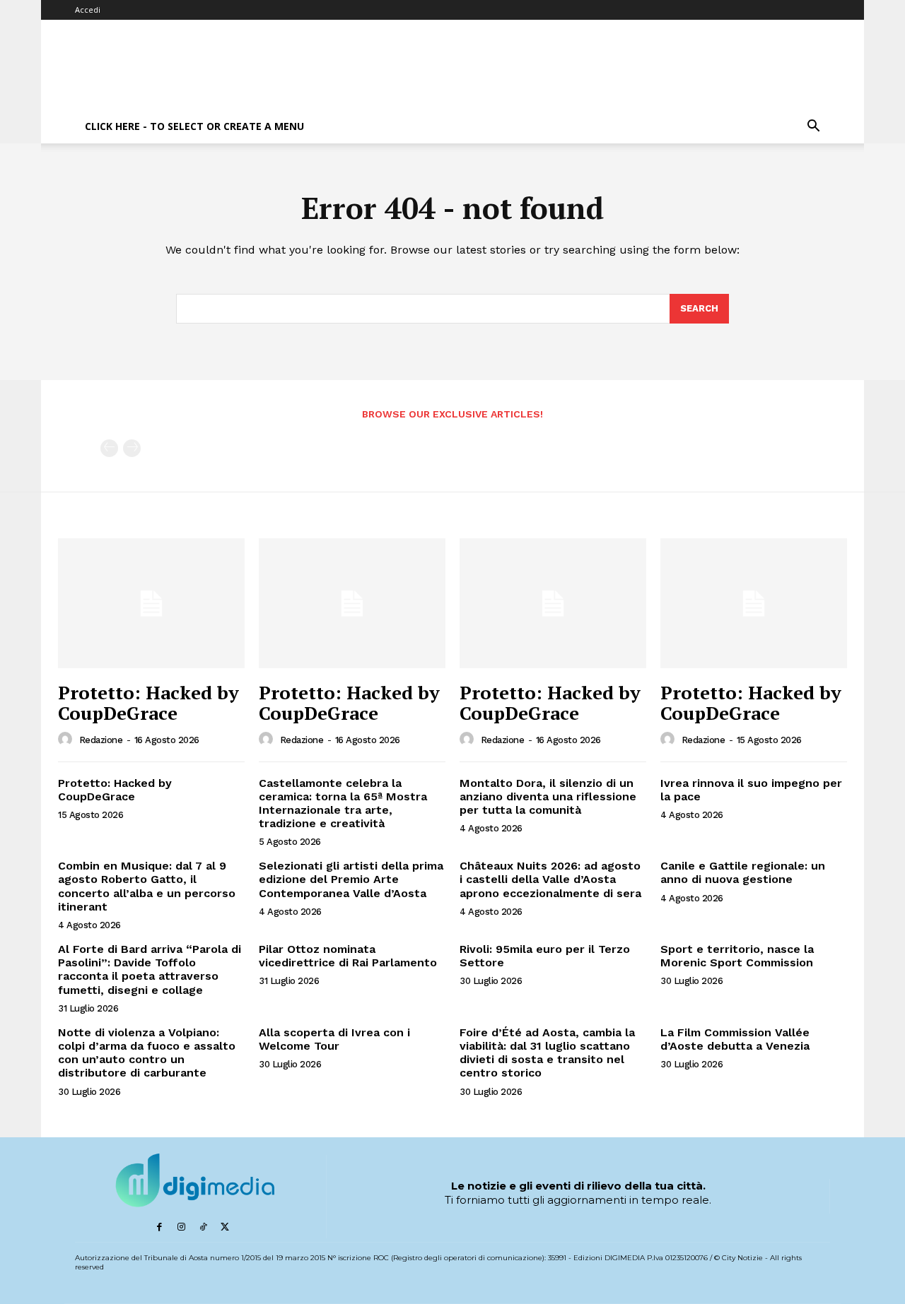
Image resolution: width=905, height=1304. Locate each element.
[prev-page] (109, 448)
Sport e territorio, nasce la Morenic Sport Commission (737, 955)
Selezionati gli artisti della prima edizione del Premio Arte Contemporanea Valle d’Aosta (351, 879)
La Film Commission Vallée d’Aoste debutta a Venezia (735, 1039)
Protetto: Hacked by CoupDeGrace (148, 702)
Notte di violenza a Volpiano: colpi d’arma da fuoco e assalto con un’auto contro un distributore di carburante (146, 1053)
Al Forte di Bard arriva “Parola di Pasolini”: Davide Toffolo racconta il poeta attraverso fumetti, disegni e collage (149, 969)
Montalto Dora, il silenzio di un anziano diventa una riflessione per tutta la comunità (548, 796)
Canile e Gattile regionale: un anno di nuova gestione (742, 872)
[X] (225, 1227)
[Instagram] (181, 1227)
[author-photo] (67, 739)
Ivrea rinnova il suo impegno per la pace (751, 789)
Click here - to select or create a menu (194, 126)
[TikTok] (203, 1227)
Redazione (101, 740)
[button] (813, 127)
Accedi (87, 9)
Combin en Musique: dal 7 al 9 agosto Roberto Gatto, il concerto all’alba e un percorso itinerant (146, 886)
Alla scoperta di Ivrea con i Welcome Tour (334, 1039)
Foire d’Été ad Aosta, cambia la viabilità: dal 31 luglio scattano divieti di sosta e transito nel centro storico (547, 1053)
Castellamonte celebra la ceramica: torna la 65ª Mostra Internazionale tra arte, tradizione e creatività (343, 803)
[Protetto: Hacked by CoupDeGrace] (151, 603)
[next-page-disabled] (132, 448)
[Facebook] (159, 1227)
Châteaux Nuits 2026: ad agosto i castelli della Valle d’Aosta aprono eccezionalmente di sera (550, 879)
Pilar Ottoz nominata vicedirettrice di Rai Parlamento (348, 955)
